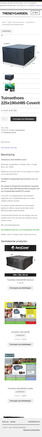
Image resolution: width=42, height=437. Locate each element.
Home (4, 22)
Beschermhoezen (18, 22)
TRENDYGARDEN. (15, 13)
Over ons (5, 421)
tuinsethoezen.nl (34, 421)
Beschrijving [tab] (5, 142)
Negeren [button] (39, 5)
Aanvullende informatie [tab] (9, 147)
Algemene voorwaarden (31, 430)
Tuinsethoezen (29, 22)
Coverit (11, 130)
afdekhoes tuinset (10, 132)
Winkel (9, 22)
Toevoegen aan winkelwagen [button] (20, 288)
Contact (12, 421)
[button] (2, 35)
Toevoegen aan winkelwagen (23, 119)
